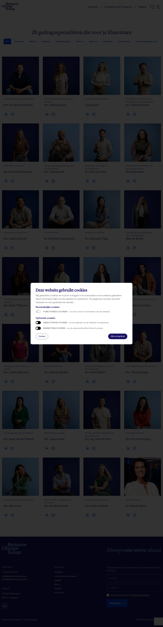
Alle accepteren (118, 336)
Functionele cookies (38, 311)
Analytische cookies (38, 322)
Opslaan (41, 336)
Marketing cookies (38, 328)
